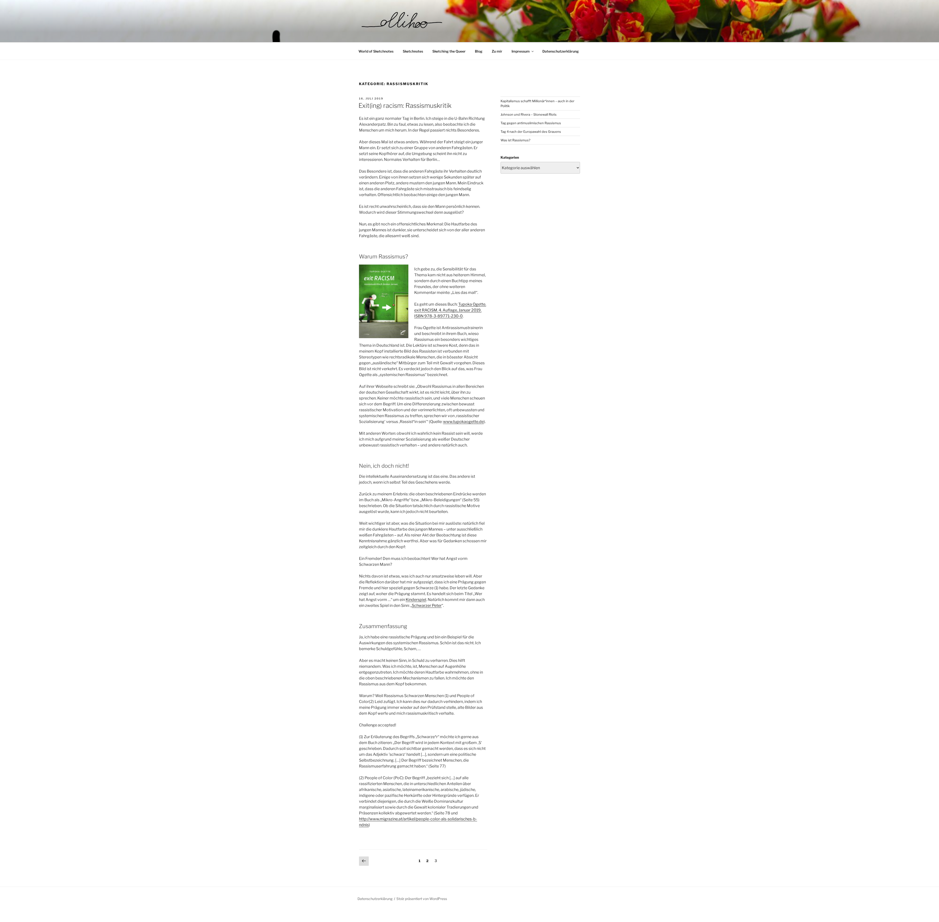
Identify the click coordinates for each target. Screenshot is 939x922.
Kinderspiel (416, 599)
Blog (478, 51)
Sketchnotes (413, 51)
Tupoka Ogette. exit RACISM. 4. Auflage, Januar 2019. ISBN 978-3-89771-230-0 (450, 310)
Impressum (521, 51)
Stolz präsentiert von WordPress (421, 899)
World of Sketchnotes (375, 51)
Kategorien (510, 157)
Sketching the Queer (449, 51)
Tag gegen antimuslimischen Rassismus (531, 123)
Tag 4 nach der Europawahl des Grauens (531, 131)
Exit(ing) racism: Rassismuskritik (404, 105)
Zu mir (497, 51)
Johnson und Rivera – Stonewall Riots (529, 114)
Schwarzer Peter (427, 605)
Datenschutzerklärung (560, 51)
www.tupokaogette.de (463, 421)
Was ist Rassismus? (515, 140)
